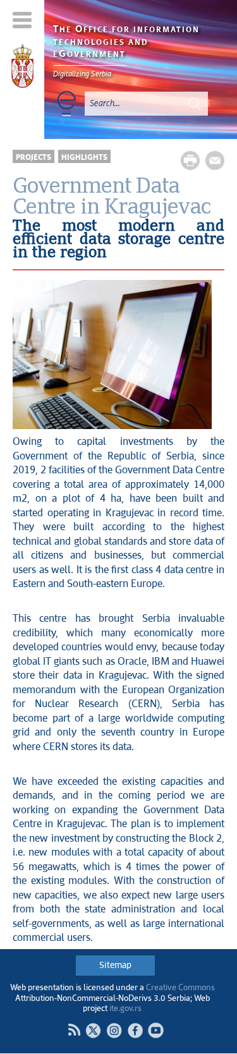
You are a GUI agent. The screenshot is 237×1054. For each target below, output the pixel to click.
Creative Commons (180, 988)
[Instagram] (114, 1030)
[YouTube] (156, 1030)
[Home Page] (22, 68)
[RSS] (74, 1030)
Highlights (84, 157)
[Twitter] (93, 1030)
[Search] (194, 104)
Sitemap (115, 965)
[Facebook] (135, 1030)
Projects (33, 157)
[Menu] (22, 20)
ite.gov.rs (125, 1009)
